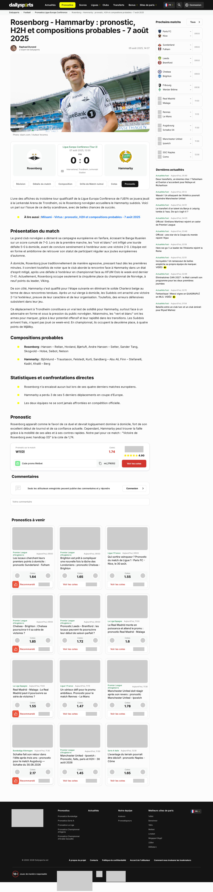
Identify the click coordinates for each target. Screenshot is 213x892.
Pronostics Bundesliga (67, 816)
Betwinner (152, 820)
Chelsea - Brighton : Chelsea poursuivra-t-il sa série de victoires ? (30, 630)
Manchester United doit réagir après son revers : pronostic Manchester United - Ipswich (125, 694)
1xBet (150, 816)
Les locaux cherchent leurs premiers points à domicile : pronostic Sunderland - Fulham (31, 561)
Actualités (50, 5)
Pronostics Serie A (66, 820)
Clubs (106, 5)
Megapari (152, 838)
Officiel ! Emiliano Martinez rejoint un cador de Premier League (178, 223)
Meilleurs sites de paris (161, 810)
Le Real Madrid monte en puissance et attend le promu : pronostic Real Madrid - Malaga (126, 628)
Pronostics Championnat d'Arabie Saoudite (69, 837)
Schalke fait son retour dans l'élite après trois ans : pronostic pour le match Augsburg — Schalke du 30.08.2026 (32, 759)
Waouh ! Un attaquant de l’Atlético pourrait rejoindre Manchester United (178, 197)
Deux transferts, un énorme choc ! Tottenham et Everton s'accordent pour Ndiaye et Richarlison (179, 182)
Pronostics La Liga (66, 825)
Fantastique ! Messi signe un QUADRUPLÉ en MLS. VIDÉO (178, 295)
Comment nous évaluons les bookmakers (172, 860)
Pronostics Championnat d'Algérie (69, 830)
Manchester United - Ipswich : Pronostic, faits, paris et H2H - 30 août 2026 (80, 759)
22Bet (151, 842)
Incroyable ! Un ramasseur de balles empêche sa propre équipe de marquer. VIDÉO (176, 264)
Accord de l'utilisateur (140, 860)
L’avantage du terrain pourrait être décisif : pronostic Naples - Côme (126, 758)
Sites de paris (147, 5)
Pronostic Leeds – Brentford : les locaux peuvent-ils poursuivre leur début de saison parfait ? (79, 630)
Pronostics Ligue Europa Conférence (51, 12)
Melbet (151, 829)
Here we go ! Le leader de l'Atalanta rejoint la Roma (179, 249)
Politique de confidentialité (114, 860)
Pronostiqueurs (125, 820)
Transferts (118, 5)
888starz (152, 847)
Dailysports (14, 12)
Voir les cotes (134, 463)
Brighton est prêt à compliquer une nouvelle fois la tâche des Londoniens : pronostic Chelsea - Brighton (80, 563)
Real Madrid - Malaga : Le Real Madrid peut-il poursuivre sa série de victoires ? (30, 693)
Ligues (94, 5)
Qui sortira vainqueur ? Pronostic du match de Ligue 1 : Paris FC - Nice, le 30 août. (127, 560)
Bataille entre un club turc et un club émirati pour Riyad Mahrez (178, 308)
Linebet (151, 834)
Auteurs (121, 816)
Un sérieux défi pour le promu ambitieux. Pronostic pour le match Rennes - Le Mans (78, 693)
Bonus (132, 5)
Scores (83, 5)
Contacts (94, 860)
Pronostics (67, 5)
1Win (150, 825)
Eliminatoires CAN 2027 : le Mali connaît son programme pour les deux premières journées (179, 280)
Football (27, 12)
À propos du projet (77, 860)
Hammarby (125, 168)
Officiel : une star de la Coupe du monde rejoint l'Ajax (177, 236)
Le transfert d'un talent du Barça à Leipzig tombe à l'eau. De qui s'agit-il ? (178, 210)
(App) (159, 838)
